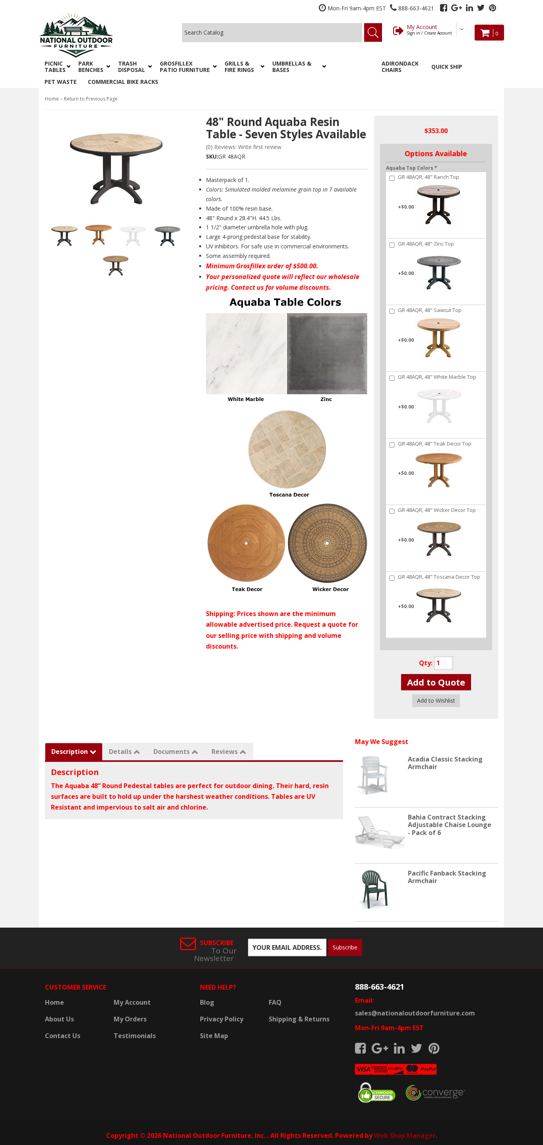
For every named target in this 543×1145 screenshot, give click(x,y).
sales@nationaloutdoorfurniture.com (415, 1013)
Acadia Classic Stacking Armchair (445, 763)
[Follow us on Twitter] (481, 8)
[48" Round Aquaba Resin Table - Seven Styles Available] (116, 165)
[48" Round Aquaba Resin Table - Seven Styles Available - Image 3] (132, 235)
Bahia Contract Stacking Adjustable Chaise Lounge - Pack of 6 (449, 825)
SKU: (212, 156)
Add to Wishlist (436, 700)
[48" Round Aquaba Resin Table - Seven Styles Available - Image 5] (115, 265)
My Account (429, 29)
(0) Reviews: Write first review (243, 147)
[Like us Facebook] (443, 8)
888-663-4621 (379, 986)
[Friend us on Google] (456, 8)
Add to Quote (436, 682)
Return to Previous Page (91, 98)
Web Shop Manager (405, 1135)
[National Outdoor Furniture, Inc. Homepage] (97, 35)
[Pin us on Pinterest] (492, 8)
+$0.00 (428, 192)
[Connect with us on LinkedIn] (469, 8)
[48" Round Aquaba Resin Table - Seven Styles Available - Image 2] (98, 235)
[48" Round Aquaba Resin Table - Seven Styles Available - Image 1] (64, 235)
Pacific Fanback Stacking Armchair (447, 877)
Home (52, 98)
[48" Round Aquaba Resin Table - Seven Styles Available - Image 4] (167, 235)
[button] (56, 67)
